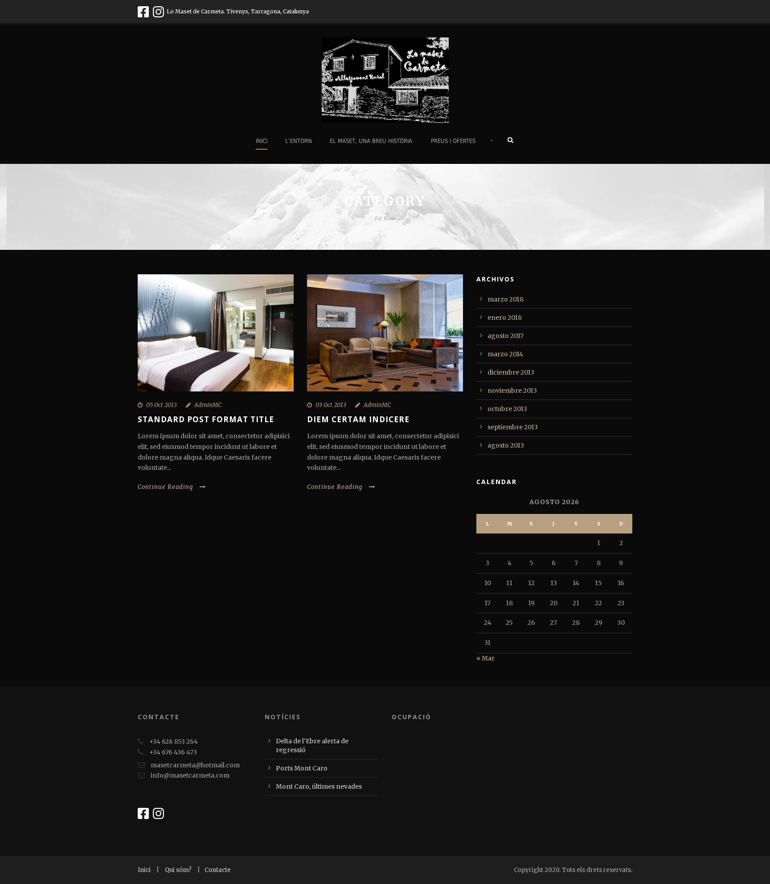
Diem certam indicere (358, 419)
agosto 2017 (505, 336)
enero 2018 (504, 318)
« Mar (485, 658)
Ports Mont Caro (302, 768)
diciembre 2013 (510, 372)
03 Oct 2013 (330, 405)
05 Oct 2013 (161, 405)
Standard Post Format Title (206, 419)
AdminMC (207, 405)
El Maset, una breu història (371, 141)
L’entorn (298, 141)
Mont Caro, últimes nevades (319, 786)
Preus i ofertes (453, 141)
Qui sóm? (179, 870)
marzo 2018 (505, 299)
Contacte (218, 870)
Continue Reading (165, 487)
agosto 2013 (505, 445)
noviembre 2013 (512, 391)
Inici (261, 141)
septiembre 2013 (512, 427)
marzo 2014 (505, 354)
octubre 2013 (507, 409)
